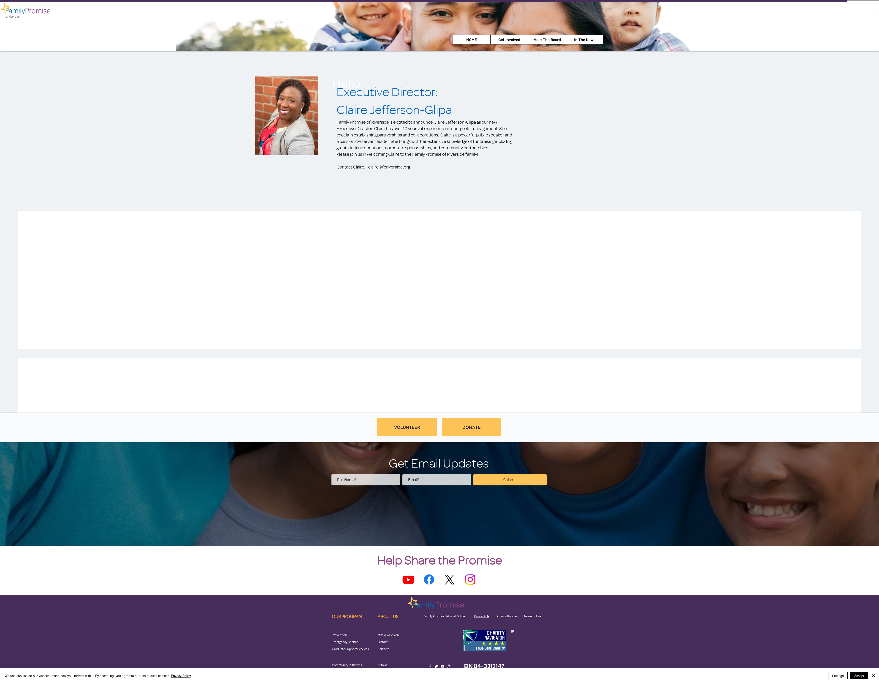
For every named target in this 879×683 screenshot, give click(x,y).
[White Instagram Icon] (448, 666)
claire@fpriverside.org (389, 167)
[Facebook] (429, 579)
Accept (859, 675)
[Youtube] (408, 579)
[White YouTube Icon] (442, 666)
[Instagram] (470, 579)
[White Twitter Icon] (436, 666)
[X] (449, 579)
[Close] (873, 675)
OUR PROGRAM (347, 616)
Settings (838, 675)
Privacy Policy (181, 675)
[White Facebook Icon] (430, 666)
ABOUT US (388, 616)
